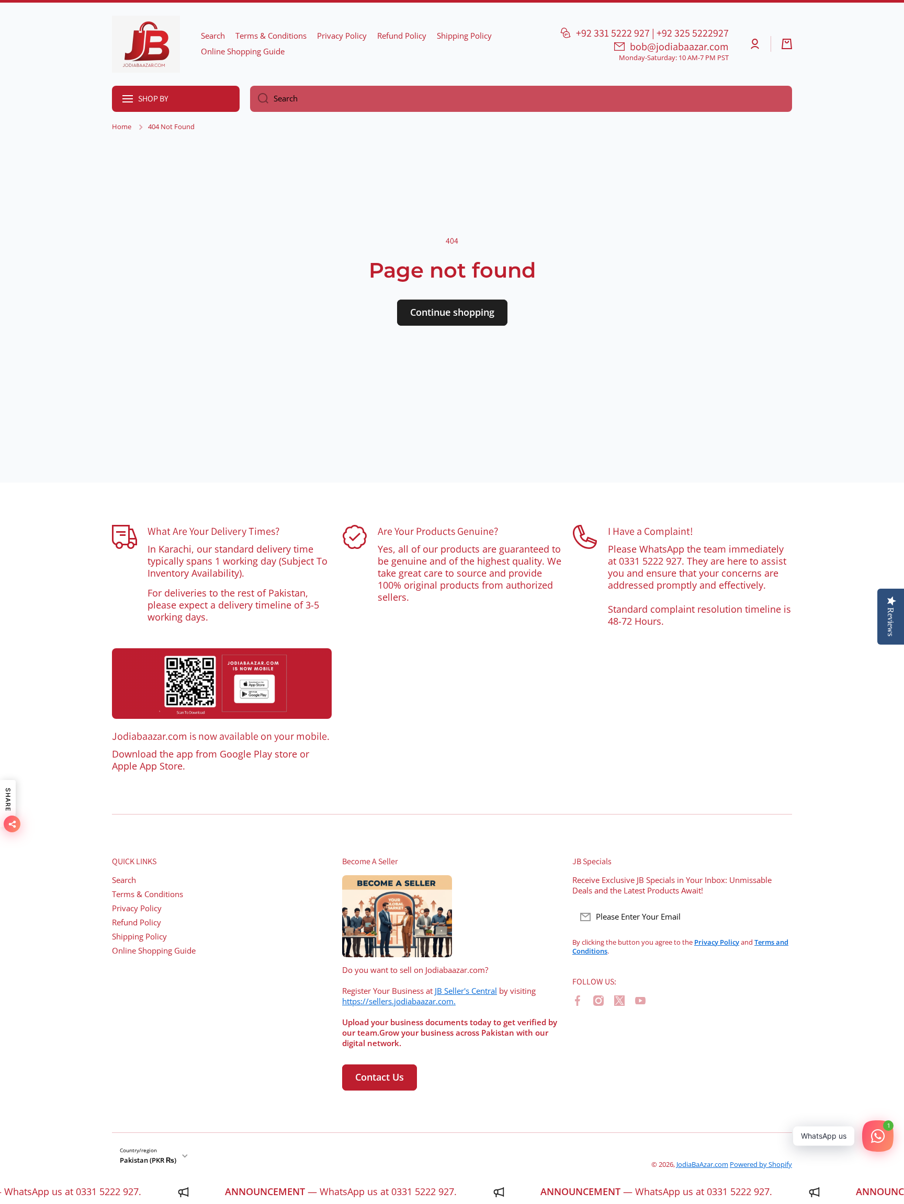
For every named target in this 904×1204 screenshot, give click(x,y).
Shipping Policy (139, 936)
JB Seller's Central (466, 990)
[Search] (259, 99)
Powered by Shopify (761, 1164)
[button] (787, 44)
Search (124, 880)
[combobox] (521, 99)
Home (121, 126)
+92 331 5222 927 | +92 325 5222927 (652, 33)
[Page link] (222, 683)
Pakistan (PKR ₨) (148, 1160)
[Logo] (146, 44)
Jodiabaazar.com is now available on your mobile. (221, 736)
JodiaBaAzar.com (702, 1164)
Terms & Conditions (147, 894)
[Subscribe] (779, 917)
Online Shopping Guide (154, 950)
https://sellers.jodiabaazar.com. (399, 1001)
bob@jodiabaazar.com (679, 46)
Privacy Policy (137, 908)
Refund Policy (136, 922)
